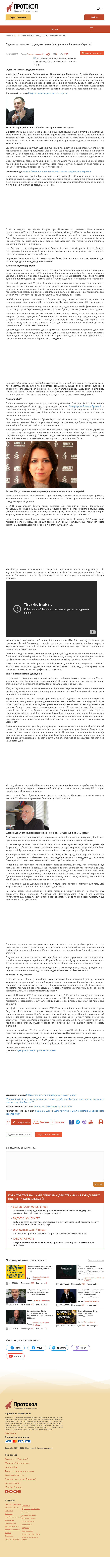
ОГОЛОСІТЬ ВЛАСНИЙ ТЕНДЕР (29, 1229)
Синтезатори (9, 1520)
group (40, 1347)
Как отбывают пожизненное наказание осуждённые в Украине (57, 171)
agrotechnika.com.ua (12, 1526)
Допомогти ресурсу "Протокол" (20, 1479)
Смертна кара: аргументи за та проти (47, 92)
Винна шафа (26, 1512)
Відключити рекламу (92, 53)
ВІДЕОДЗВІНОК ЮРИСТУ (26, 1218)
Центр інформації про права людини (36, 1050)
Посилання (9, 1536)
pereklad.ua (26, 1506)
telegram (61, 1347)
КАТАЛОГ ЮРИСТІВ (23, 1238)
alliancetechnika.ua (11, 1507)
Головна (10, 35)
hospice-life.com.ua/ (29, 1518)
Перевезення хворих (29, 1515)
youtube (18, 1356)
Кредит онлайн (12, 1483)
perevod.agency (10, 1523)
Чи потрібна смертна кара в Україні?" (53, 1106)
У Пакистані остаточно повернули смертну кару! (51, 1094)
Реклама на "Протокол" (16, 1459)
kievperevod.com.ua (12, 1539)
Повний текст (11, 1433)
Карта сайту (11, 1467)
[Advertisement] (55, 208)
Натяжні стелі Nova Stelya (31, 1534)
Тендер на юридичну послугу (19, 1471)
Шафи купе (25, 1528)
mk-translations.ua (28, 1521)
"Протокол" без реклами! (17, 1463)
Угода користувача (14, 1475)
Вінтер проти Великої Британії (85, 406)
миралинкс (9, 1511)
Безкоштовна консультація (30, 1206)
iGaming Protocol (13, 1487)
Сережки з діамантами (13, 1504)
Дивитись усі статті (96, 1260)
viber (83, 1347)
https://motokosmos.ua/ (13, 1517)
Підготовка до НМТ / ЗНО (31, 1509)
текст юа (8, 1533)
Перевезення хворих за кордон (30, 1538)
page (18, 1347)
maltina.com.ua (27, 1525)
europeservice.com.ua (12, 1530)
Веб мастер (9, 1514)
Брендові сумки (27, 1531)
